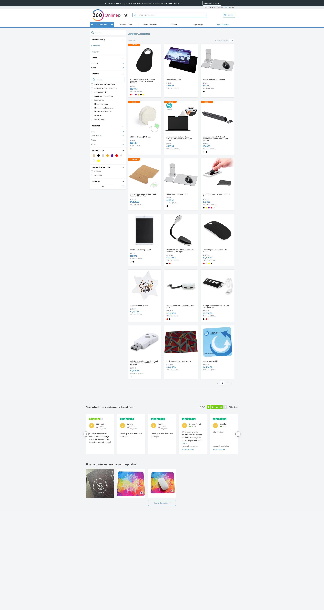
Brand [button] (94, 57)
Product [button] (95, 73)
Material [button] (96, 126)
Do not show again (211, 3)
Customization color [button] (101, 167)
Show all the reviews (161, 503)
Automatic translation (190, 446)
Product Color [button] (98, 150)
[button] (108, 63)
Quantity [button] (96, 181)
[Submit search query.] (92, 32)
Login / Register (222, 24)
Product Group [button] (98, 39)
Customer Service (210, 7)
